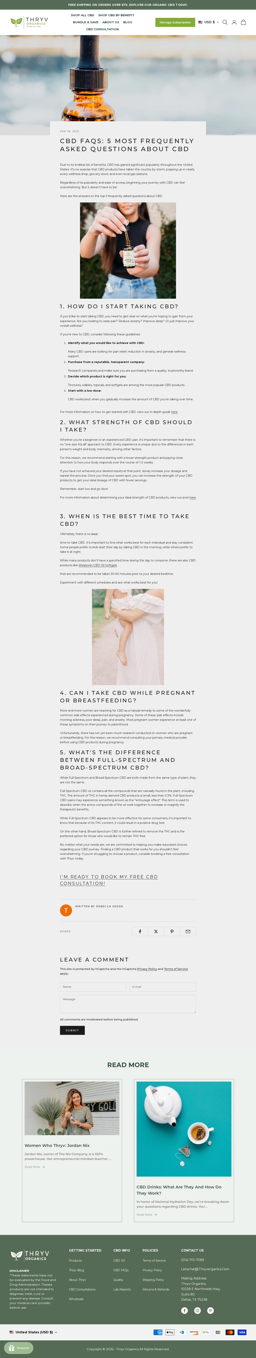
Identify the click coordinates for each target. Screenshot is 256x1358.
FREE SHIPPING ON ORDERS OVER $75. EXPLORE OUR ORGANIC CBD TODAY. (128, 5)
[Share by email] (188, 931)
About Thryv (77, 1280)
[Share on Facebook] (140, 931)
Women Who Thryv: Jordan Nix (57, 1145)
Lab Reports (122, 1289)
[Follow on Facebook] (184, 1310)
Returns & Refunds (156, 1289)
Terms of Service (176, 969)
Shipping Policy (153, 1280)
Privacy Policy (147, 969)
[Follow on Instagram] (197, 1310)
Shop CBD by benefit (116, 15)
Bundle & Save (85, 22)
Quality (118, 1280)
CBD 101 (119, 1260)
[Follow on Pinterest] (210, 1310)
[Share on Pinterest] (172, 931)
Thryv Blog (76, 1270)
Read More (32, 1167)
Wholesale (76, 1299)
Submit (72, 1030)
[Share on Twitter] (156, 931)
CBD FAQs (120, 1270)
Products (75, 1260)
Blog (127, 22)
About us (110, 22)
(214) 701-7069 (192, 1260)
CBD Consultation (102, 29)
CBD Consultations (82, 1289)
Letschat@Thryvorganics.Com (205, 1269)
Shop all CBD (82, 15)
